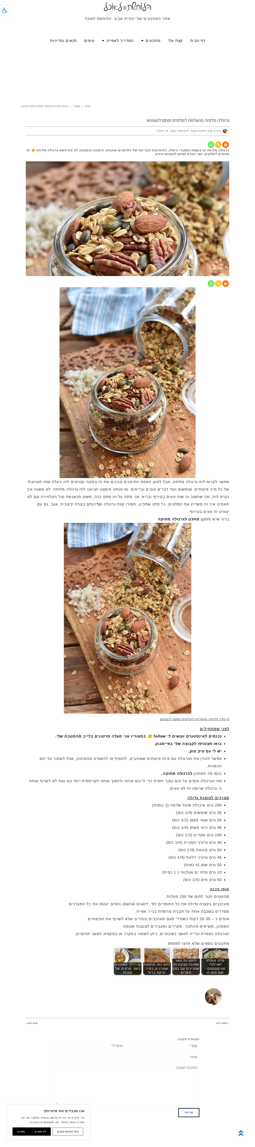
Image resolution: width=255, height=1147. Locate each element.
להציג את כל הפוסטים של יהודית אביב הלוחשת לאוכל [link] (135, 990)
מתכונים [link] (153, 41)
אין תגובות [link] (162, 131)
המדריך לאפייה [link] (120, 41)
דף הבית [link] (197, 41)
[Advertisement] (127, 74)
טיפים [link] (89, 41)
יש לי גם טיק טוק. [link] (205, 751)
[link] (5, 10)
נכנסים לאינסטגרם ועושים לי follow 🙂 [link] (184, 736)
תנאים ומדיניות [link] (63, 41)
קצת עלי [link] (175, 41)
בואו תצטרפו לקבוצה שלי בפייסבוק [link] (188, 744)
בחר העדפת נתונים (67, 1131)
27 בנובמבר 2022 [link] (180, 131)
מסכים (21, 1131)
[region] (48, 1122)
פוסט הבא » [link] (32, 1023)
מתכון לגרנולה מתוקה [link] (178, 519)
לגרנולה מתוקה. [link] (177, 773)
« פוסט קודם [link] (222, 1023)
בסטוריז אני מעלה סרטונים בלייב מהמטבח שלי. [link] (100, 736)
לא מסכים (40, 1131)
